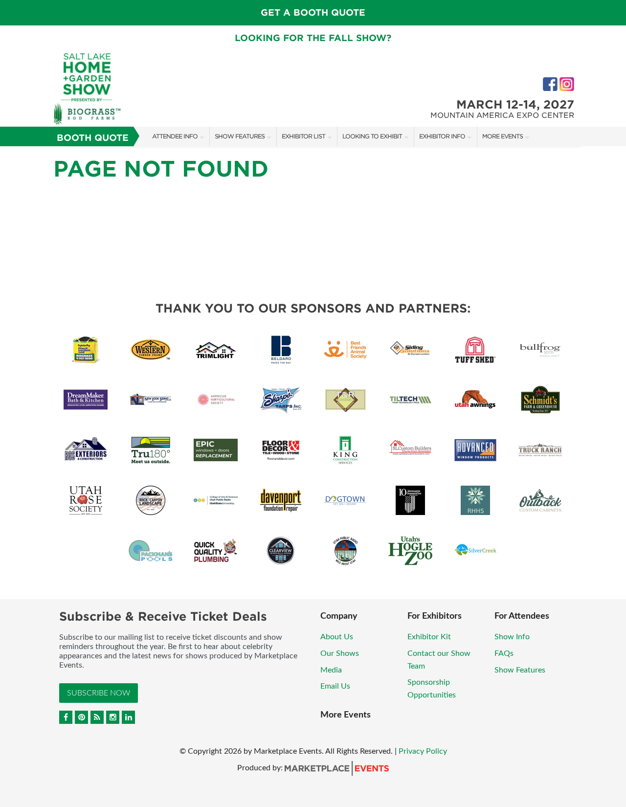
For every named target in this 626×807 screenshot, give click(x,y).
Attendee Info (175, 136)
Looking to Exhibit (372, 136)
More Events (502, 136)
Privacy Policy (423, 751)
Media (331, 670)
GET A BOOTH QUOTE (313, 12)
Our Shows (339, 653)
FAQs (504, 653)
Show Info (512, 637)
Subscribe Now (98, 693)
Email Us (335, 686)
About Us (336, 637)
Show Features (240, 136)
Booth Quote (93, 138)
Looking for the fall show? (313, 38)
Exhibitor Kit (429, 637)
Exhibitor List (303, 136)
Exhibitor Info (442, 136)
